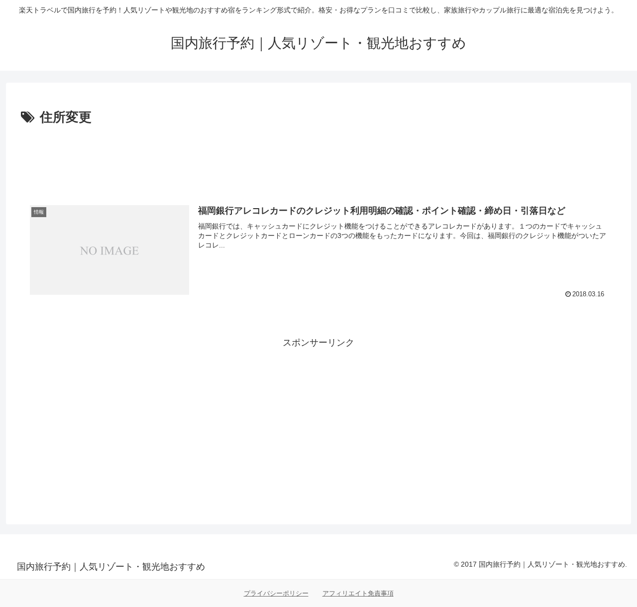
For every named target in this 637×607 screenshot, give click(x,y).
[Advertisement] (318, 156)
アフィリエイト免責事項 (358, 593)
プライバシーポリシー (276, 593)
